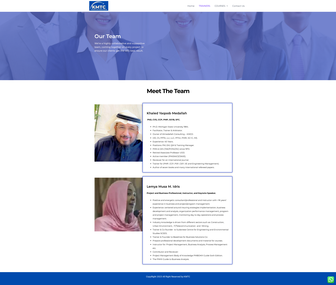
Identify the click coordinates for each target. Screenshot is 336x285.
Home (190, 6)
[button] (226, 6)
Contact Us (238, 6)
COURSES (220, 6)
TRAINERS (204, 6)
